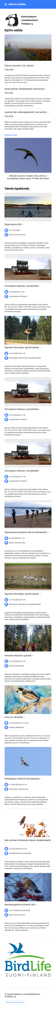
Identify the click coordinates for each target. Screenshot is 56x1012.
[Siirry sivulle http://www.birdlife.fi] (28, 959)
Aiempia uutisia (11, 135)
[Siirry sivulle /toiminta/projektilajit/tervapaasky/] (28, 155)
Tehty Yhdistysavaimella (14, 1002)
